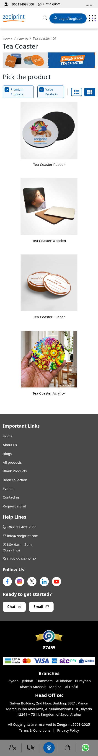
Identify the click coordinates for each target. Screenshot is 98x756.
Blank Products (15, 471)
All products (12, 462)
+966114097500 (21, 4)
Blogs (7, 453)
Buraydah (83, 680)
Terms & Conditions (34, 730)
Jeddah (27, 680)
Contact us (11, 497)
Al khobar (64, 680)
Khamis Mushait (33, 686)
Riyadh (13, 680)
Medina (55, 686)
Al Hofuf (71, 686)
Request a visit (14, 506)
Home (8, 38)
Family (22, 38)
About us (10, 444)
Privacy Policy (68, 730)
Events (8, 488)
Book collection (15, 480)
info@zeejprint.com (22, 535)
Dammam (44, 680)
